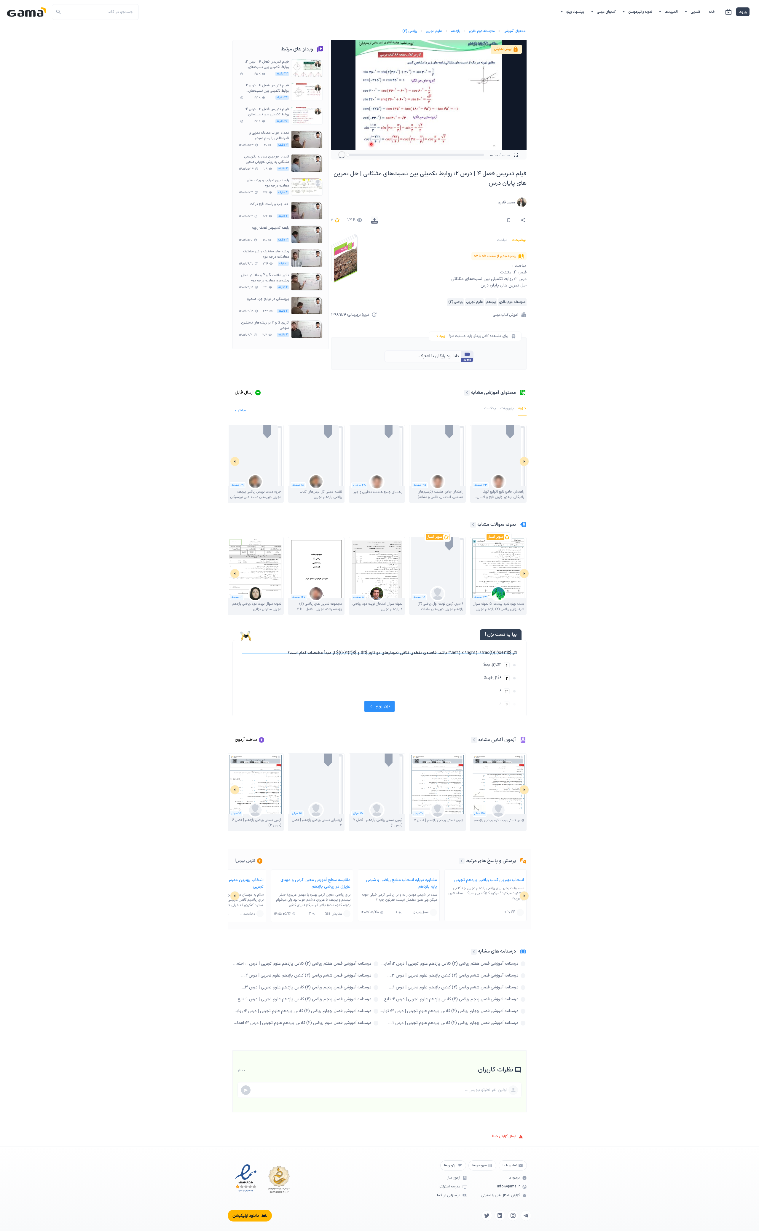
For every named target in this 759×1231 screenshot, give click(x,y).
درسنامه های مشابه (497, 951)
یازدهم (455, 31)
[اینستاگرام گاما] (513, 1215)
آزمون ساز (453, 1177)
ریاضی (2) (409, 31)
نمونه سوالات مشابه (496, 524)
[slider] (348, 155)
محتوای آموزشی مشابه (493, 392)
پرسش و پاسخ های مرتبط (491, 860)
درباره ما (514, 1177)
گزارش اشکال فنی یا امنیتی (500, 1195)
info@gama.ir (508, 1186)
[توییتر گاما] (486, 1215)
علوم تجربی (434, 31)
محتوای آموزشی (514, 31)
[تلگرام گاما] (526, 1215)
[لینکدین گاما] (500, 1215)
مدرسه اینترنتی (449, 1186)
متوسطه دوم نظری (482, 31)
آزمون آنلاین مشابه (497, 739)
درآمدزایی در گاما (448, 1195)
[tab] (519, 240)
